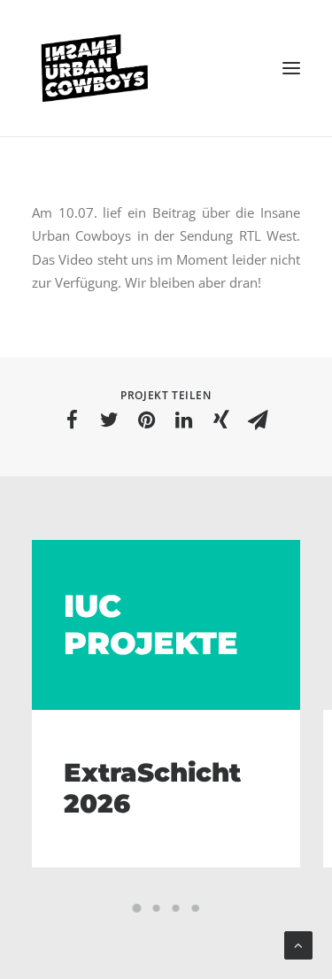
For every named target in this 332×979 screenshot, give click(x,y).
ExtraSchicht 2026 (152, 788)
